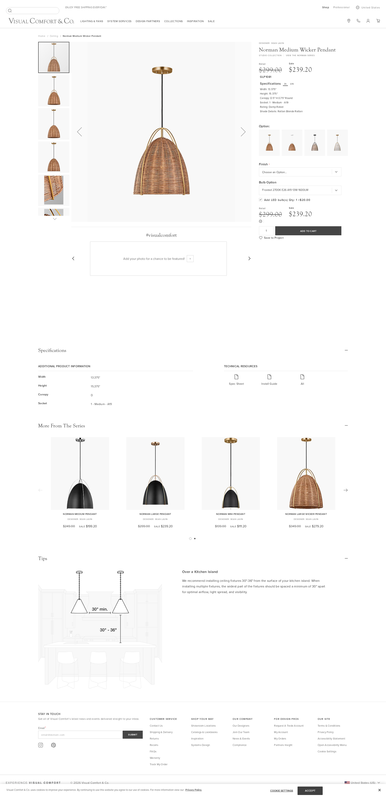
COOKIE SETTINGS (281, 791)
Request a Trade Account (289, 725)
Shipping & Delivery (161, 732)
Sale (211, 21)
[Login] (368, 21)
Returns (154, 738)
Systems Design (200, 745)
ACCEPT (310, 791)
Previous (40, 490)
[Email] (90, 735)
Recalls (154, 745)
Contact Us (156, 725)
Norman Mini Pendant (230, 514)
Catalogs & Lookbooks (204, 732)
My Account (281, 732)
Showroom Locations (203, 725)
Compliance (240, 745)
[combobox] (32, 10)
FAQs (153, 751)
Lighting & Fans (91, 21)
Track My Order (159, 764)
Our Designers (241, 725)
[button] (79, 132)
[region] (193, 790)
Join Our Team (241, 732)
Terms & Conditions (329, 725)
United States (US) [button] (363, 783)
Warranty (155, 758)
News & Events (241, 738)
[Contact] (358, 21)
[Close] (379, 790)
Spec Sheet (236, 384)
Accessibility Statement (331, 738)
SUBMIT (132, 734)
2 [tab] (195, 538)
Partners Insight (283, 745)
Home (42, 36)
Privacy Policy (326, 732)
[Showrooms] (349, 21)
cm (292, 84)
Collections (173, 21)
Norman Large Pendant (155, 514)
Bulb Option (267, 182)
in (285, 84)
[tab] (193, 350)
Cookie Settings (327, 751)
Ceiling (54, 36)
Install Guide (269, 384)
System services (119, 21)
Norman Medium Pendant (80, 514)
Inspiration (195, 21)
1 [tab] (190, 538)
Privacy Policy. (193, 790)
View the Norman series (300, 55)
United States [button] (370, 7)
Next (346, 490)
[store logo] (41, 21)
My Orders (280, 738)
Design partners (148, 21)
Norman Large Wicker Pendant (306, 514)
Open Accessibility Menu (332, 745)
